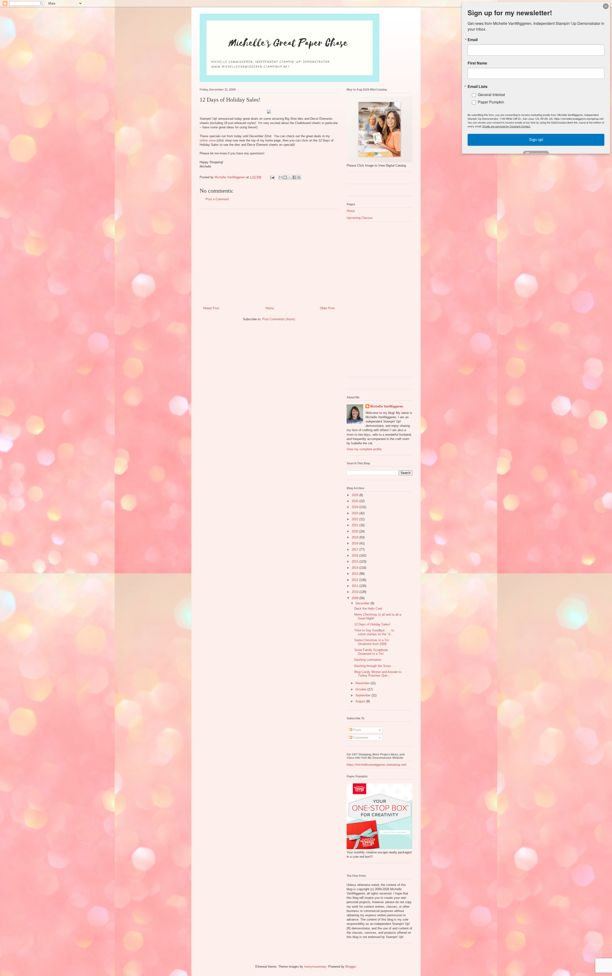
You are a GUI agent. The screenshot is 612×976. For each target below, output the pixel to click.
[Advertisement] (269, 255)
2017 (355, 549)
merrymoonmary (315, 966)
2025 (355, 501)
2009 (355, 598)
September (363, 695)
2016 (355, 555)
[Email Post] (271, 177)
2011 (355, 586)
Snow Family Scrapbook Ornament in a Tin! (371, 652)
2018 (355, 543)
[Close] (606, 6)
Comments (360, 737)
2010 (355, 592)
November (363, 683)
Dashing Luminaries (368, 660)
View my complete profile (364, 449)
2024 (355, 507)
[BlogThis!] (285, 177)
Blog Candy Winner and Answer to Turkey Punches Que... (377, 674)
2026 (355, 495)
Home (270, 308)
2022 (355, 519)
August (360, 701)
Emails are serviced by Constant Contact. (506, 126)
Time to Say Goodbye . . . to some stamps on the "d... (374, 632)
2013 (355, 573)
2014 (355, 567)
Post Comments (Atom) (278, 319)
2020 (355, 531)
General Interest (491, 94)
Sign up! (536, 140)
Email (473, 40)
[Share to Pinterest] (298, 177)
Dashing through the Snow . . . (375, 666)
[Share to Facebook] (294, 177)
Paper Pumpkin (491, 102)
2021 (355, 525)
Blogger (350, 966)
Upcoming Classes (360, 218)
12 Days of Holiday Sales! (372, 624)
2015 (355, 561)
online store (208, 140)
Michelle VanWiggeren (386, 406)
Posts (356, 730)
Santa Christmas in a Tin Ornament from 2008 (371, 642)
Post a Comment (217, 199)
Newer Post (211, 308)
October (361, 689)
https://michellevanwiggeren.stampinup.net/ (377, 764)
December (363, 603)
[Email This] (280, 177)
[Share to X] (289, 177)
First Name (477, 63)
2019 (355, 537)
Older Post (327, 308)
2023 (355, 513)
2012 (355, 580)
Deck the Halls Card (368, 608)
